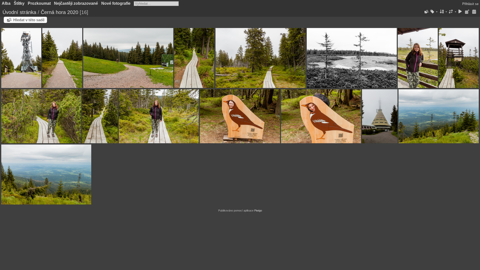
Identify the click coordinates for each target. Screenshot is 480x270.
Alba (6, 3)
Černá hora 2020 (59, 12)
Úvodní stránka (19, 12)
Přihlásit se (470, 4)
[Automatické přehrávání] (460, 12)
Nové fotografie (115, 3)
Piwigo (258, 210)
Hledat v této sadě (28, 20)
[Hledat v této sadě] (426, 12)
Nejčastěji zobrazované (76, 3)
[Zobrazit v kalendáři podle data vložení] (467, 12)
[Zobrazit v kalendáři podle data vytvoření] (474, 12)
